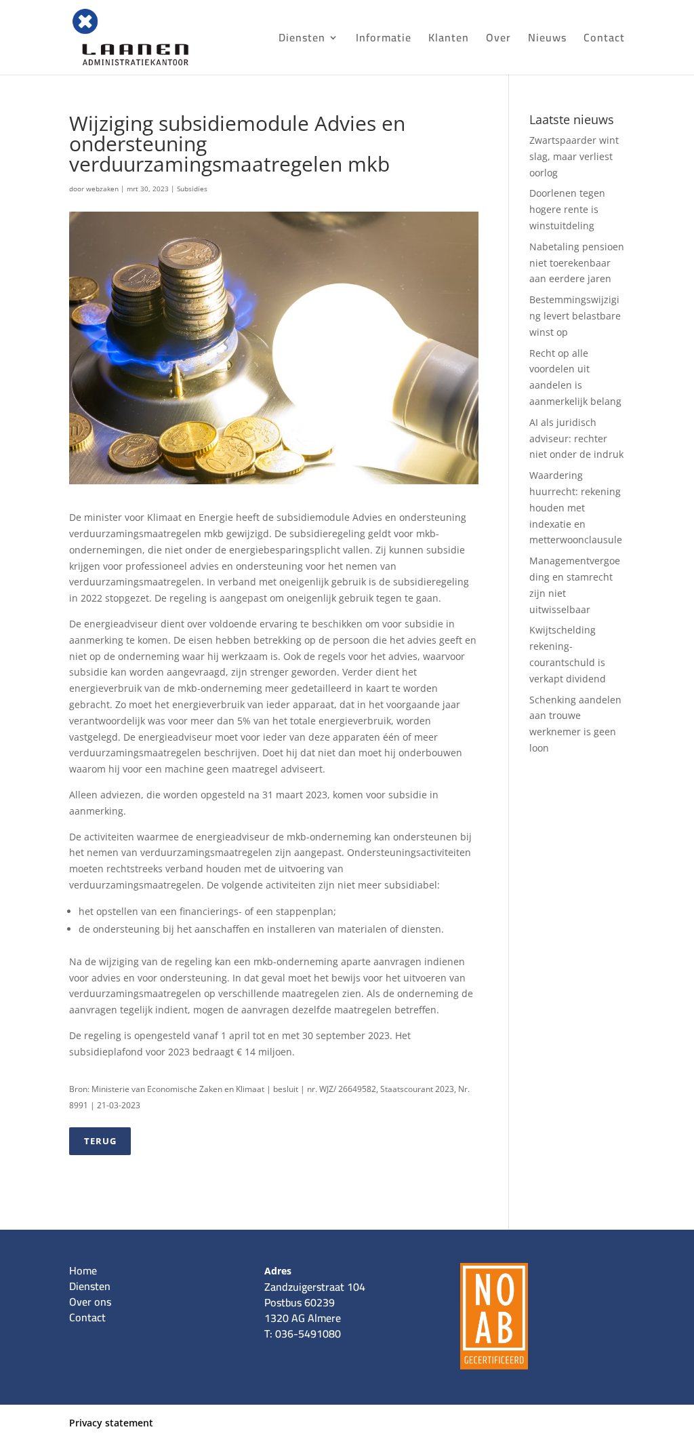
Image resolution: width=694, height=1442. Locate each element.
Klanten (448, 40)
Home (83, 1270)
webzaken (102, 188)
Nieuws (547, 40)
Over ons (90, 1301)
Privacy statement (111, 1422)
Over (498, 40)
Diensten (302, 40)
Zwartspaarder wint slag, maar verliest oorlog (574, 156)
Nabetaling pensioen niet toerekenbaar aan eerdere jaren (576, 263)
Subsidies (192, 188)
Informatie (383, 40)
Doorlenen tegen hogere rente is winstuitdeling (567, 209)
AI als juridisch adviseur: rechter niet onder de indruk (576, 438)
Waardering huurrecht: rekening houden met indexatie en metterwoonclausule (575, 507)
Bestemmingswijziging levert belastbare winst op (575, 315)
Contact (604, 40)
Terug (100, 1141)
